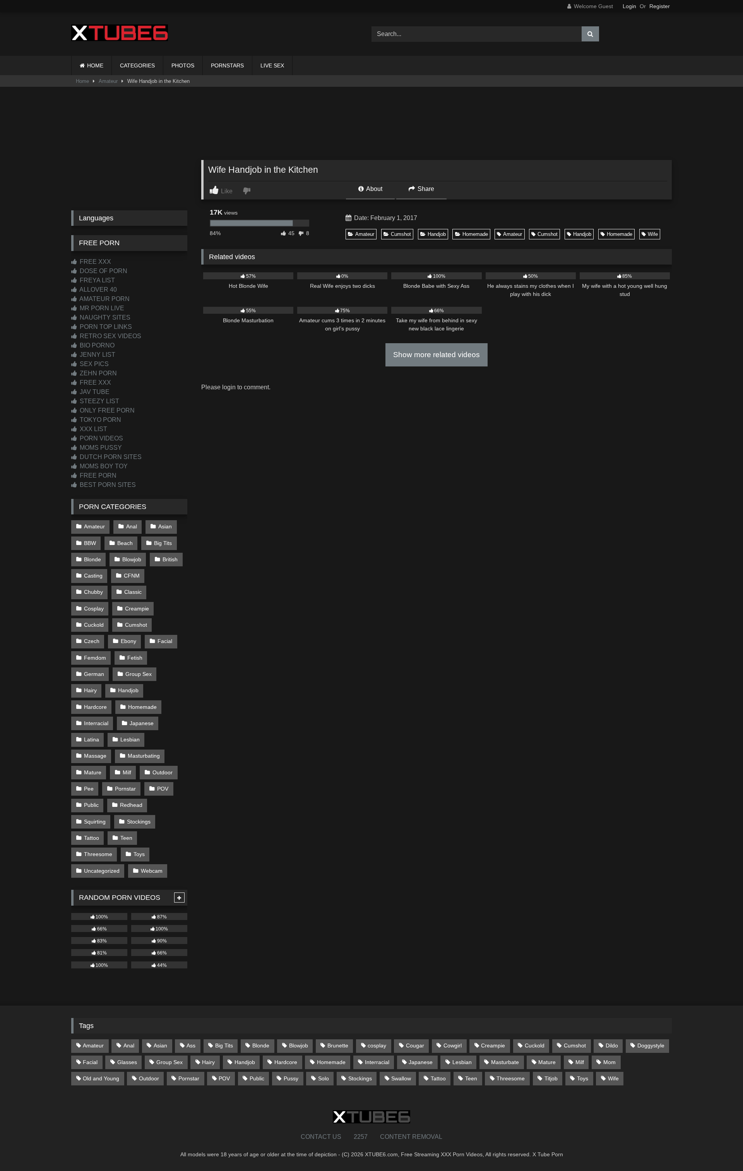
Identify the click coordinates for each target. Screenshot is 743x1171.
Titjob (551, 1078)
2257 (361, 1136)
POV (162, 789)
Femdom (95, 658)
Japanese (142, 723)
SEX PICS (93, 364)
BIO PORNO (96, 345)
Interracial (96, 723)
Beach (125, 543)
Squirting (95, 821)
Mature (92, 772)
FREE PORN (97, 475)
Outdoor (162, 772)
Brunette (337, 1045)
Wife (653, 234)
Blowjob (131, 559)
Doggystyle (650, 1045)
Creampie (137, 608)
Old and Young (101, 1078)
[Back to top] (719, 1148)
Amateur (108, 81)
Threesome (98, 854)
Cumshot (401, 234)
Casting (93, 576)
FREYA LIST (96, 280)
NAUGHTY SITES (104, 317)
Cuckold (94, 625)
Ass (191, 1045)
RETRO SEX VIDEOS (109, 336)
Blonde (92, 559)
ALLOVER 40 (97, 289)
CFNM (132, 576)
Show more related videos (436, 355)
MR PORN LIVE (101, 308)
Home (82, 81)
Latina (91, 739)
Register (659, 6)
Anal (131, 526)
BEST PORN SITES (107, 484)
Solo (323, 1078)
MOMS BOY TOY (103, 466)
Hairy (90, 690)
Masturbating (144, 756)
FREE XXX (94, 261)
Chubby (93, 592)
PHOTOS (182, 65)
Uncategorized (102, 871)
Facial (165, 641)
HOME (95, 65)
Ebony (128, 641)
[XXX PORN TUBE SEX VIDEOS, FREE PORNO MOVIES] (119, 34)
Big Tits (163, 543)
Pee (89, 789)
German (94, 674)
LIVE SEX (272, 65)
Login (629, 6)
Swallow (401, 1078)
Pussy (291, 1078)
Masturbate (505, 1062)
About (373, 189)
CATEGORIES (137, 65)
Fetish (134, 658)
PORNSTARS (227, 65)
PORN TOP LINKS (105, 326)
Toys (139, 854)
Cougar (415, 1045)
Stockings (139, 821)
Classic (133, 592)
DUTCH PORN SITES (110, 457)
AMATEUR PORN (104, 299)
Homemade (475, 234)
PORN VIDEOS (100, 438)
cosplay (377, 1045)
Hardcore (95, 707)
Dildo (612, 1045)
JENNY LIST (96, 354)
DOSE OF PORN (102, 271)
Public (91, 805)
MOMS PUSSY (100, 447)
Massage (95, 756)
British (170, 559)
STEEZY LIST (98, 401)
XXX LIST (92, 429)
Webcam (152, 871)
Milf (127, 772)
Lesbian (130, 739)
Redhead (131, 805)
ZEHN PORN (97, 373)
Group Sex (138, 674)
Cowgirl (452, 1045)
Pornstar (125, 789)
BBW (90, 543)
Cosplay (94, 608)
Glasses (127, 1062)
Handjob (437, 234)
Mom (609, 1062)
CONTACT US (321, 1136)
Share (425, 189)
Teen (126, 838)
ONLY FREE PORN (106, 410)
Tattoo (91, 838)
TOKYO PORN (99, 419)
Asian (165, 526)
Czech (91, 641)
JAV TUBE (94, 392)
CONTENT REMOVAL (411, 1136)
